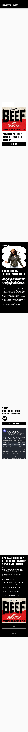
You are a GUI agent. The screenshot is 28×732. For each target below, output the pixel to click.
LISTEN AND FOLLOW (14, 424)
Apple (14, 627)
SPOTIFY (14, 633)
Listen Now (14, 144)
